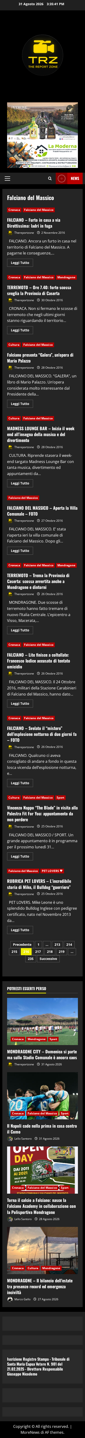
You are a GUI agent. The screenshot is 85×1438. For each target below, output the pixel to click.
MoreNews (30, 1432)
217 (38, 951)
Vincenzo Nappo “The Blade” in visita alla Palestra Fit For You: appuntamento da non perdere (42, 813)
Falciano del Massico (38, 210)
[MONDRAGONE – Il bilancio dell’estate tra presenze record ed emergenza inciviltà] (42, 1250)
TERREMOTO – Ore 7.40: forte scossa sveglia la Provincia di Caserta (39, 290)
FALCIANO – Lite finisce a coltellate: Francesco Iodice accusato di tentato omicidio (38, 661)
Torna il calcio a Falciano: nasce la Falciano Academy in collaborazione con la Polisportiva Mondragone (41, 1206)
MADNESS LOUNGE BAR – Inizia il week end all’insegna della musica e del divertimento (40, 434)
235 (31, 958)
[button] (7, 178)
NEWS (75, 178)
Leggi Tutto (22, 263)
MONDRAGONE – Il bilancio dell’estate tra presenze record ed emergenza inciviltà (39, 1286)
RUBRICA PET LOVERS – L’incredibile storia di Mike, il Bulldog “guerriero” (39, 884)
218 (50, 951)
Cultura (13, 345)
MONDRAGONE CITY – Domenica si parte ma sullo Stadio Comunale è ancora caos (42, 1054)
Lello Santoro (23, 1139)
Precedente (22, 944)
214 (69, 944)
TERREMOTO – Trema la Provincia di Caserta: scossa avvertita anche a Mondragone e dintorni (38, 581)
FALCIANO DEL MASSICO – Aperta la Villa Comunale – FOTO (42, 511)
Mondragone (66, 277)
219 (61, 951)
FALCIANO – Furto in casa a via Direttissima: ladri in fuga (33, 223)
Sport (60, 798)
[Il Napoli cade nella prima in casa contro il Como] (42, 1095)
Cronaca (14, 210)
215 (14, 951)
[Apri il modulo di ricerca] (50, 178)
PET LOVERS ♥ (52, 871)
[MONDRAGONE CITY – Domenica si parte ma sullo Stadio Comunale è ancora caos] (42, 1021)
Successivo (48, 958)
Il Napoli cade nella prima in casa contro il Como (42, 1129)
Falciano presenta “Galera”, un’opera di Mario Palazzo (40, 358)
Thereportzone (24, 233)
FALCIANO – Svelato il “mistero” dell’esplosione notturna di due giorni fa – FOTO (41, 734)
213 (57, 944)
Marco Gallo (22, 1299)
